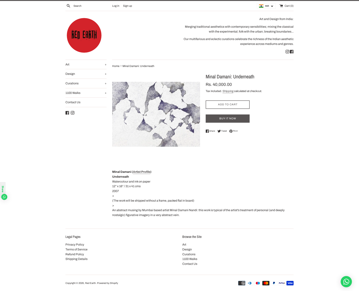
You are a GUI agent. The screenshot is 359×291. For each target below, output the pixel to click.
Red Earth (90, 283)
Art (86, 64)
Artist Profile (141, 171)
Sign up (127, 5)
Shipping (228, 91)
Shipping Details (76, 259)
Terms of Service (76, 249)
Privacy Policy (74, 244)
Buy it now (227, 118)
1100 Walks (86, 92)
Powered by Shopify (107, 283)
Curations (86, 83)
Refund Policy (74, 254)
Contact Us (72, 102)
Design (86, 73)
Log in (115, 5)
